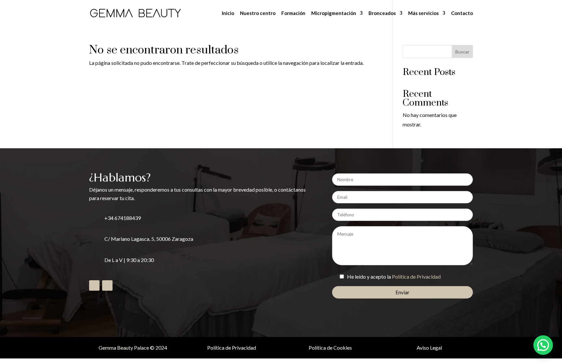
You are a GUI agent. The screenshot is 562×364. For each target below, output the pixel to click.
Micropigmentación (333, 13)
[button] (543, 345)
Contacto (462, 13)
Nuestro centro (257, 13)
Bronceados (382, 13)
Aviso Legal (429, 347)
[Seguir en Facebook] (94, 285)
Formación (293, 13)
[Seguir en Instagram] (107, 285)
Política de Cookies (330, 347)
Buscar (462, 51)
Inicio (228, 13)
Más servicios (423, 13)
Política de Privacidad (416, 276)
